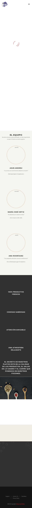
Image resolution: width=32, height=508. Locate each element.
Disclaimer (24, 496)
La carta (16, 121)
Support (8, 496)
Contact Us (15, 496)
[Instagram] (17, 222)
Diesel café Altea (20, 504)
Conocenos (13, 6)
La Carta (22, 6)
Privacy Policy (16, 498)
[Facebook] (16, 178)
